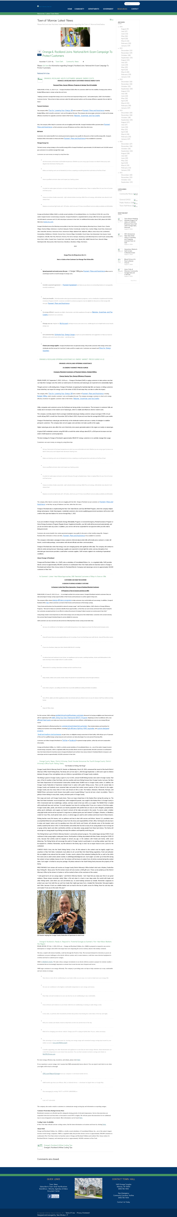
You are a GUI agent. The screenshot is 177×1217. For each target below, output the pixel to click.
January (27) (125, 108)
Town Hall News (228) (128, 206)
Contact (134, 9)
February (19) (126, 74)
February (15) (126, 168)
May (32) (124, 98)
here (78, 1060)
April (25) (124, 70)
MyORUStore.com (49, 1054)
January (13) (125, 77)
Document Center (53, 1191)
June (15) (124, 34)
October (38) (126, 117)
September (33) (127, 151)
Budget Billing (42, 396)
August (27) (125, 122)
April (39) (124, 101)
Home (70, 9)
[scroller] (174, 1215)
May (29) (124, 67)
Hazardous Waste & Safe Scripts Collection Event (130, 251)
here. (81, 1118)
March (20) (125, 72)
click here (45, 65)
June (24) (124, 65)
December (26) (126, 81)
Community (79, 9)
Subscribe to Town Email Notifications (53, 1186)
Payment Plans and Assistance (93, 110)
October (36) (126, 148)
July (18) (124, 93)
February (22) (126, 43)
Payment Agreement (70, 285)
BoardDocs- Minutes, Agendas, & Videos (53, 1189)
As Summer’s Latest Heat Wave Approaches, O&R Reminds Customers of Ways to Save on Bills (72, 576)
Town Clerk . (59, 61)
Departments (93, 9)
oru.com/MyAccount (60, 1043)
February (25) (126, 137)
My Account (64, 323)
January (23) (125, 170)
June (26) (124, 127)
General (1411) (125, 200)
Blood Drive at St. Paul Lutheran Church (130, 261)
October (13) (126, 180)
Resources (122, 9)
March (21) (125, 103)
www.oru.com (48, 222)
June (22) (124, 96)
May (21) (124, 129)
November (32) (126, 84)
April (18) (124, 132)
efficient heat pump (44, 720)
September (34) (127, 120)
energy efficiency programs (62, 600)
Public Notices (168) (127, 203)
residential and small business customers (69, 715)
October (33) (126, 86)
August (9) (125, 29)
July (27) (124, 31)
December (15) (126, 50)
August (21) (125, 60)
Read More (134, 280)
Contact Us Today (123, 1202)
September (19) (127, 182)
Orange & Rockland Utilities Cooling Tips (58, 1145)
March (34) (125, 134)
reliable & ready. (47, 962)
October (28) (126, 55)
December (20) (126, 113)
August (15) (125, 91)
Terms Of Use (70, 1213)
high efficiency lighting (75, 728)
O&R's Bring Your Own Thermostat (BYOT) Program (69, 717)
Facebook (72, 740)
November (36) (126, 146)
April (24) (124, 163)
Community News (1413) (129, 194)
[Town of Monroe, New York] (44, 6)
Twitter (64, 740)
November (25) (126, 177)
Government (108, 9)
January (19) (125, 46)
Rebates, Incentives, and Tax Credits (87, 115)
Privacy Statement (83, 1213)
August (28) (125, 153)
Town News (53, 1184)
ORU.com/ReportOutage (51, 1073)
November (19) (126, 53)
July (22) (124, 156)
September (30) (127, 89)
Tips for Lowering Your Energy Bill (61, 110)
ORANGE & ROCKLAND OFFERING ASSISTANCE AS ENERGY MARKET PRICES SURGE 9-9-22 (71, 359)
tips (47, 602)
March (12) (125, 41)
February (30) (126, 105)
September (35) (127, 58)
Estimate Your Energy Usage (65, 334)
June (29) (124, 158)
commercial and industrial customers (74, 726)
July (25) (124, 62)
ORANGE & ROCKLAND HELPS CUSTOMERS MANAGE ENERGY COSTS (69, 78)
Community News (72, 61)
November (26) (126, 115)
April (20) (124, 38)
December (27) (126, 144)
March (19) (125, 165)
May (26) (124, 36)
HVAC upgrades (88, 728)
